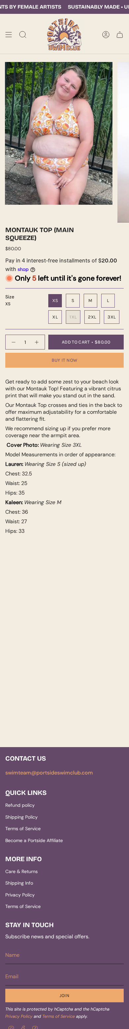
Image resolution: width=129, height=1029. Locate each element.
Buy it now (65, 360)
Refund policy (20, 805)
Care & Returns (21, 871)
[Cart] (120, 35)
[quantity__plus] (37, 342)
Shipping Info (19, 883)
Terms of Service (23, 829)
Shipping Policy (21, 817)
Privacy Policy (20, 895)
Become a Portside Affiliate (34, 840)
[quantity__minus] (13, 342)
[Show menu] (8, 35)
